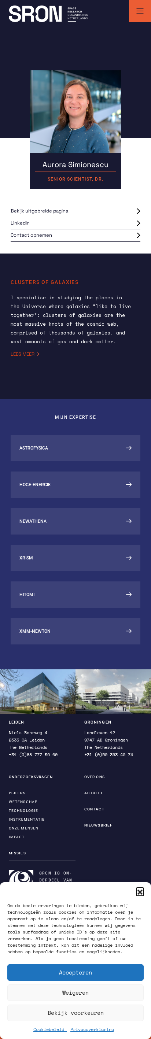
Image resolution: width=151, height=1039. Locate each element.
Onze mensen (23, 828)
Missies (17, 853)
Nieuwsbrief (98, 825)
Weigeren (75, 992)
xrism (26, 558)
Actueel (93, 793)
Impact (17, 837)
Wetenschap (23, 802)
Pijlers (17, 793)
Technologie (23, 811)
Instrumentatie (27, 819)
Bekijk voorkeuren (76, 1013)
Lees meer (22, 354)
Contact (94, 809)
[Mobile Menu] (140, 11)
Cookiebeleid (50, 1029)
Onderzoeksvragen (31, 777)
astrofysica (33, 448)
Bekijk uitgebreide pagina (39, 211)
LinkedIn (20, 223)
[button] (140, 891)
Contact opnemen (31, 235)
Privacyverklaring (92, 1029)
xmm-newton (35, 631)
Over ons (94, 777)
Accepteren (75, 972)
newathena (33, 521)
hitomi (26, 594)
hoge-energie (35, 484)
